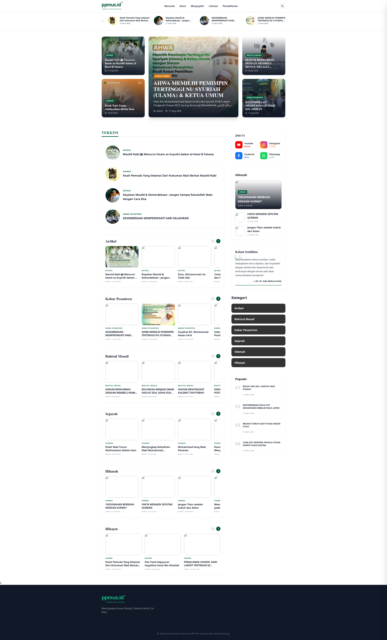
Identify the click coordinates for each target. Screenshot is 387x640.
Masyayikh (197, 6)
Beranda (169, 6)
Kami (183, 6)
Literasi (213, 6)
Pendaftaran (230, 6)
